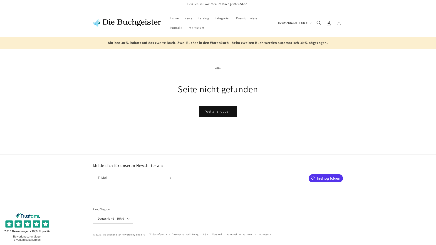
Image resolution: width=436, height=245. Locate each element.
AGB (205, 234)
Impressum (264, 234)
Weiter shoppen (218, 111)
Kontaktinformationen (240, 234)
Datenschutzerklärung (185, 234)
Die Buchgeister (111, 234)
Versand (217, 234)
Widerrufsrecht (158, 234)
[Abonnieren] (170, 178)
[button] (319, 23)
